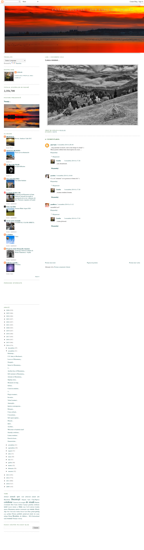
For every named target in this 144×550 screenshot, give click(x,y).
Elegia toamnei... (13, 394)
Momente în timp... (13, 383)
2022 (8, 322)
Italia (20, 507)
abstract (6, 497)
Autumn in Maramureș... (15, 377)
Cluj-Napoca (35, 500)
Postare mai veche (134, 263)
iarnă (5, 507)
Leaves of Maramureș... (15, 359)
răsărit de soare (34, 514)
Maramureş (11, 509)
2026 (8, 310)
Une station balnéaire (20, 180)
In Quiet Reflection (20, 166)
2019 (8, 331)
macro (6, 509)
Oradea (18, 511)
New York (10, 511)
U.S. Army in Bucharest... (15, 356)
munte (55, 132)
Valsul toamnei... (13, 400)
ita (17, 507)
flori (12, 505)
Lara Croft (26, 507)
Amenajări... (11, 403)
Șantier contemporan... (14, 406)
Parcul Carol (23, 511)
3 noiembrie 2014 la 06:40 (65, 145)
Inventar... (11, 397)
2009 (8, 487)
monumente (23, 509)
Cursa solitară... (12, 412)
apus (18, 496)
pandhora (54, 204)
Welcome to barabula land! (16, 429)
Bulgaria (24, 499)
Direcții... (10, 421)
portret (19, 514)
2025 (8, 313)
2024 (8, 316)
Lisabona (31, 507)
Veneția (15, 518)
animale (12, 496)
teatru (5, 518)
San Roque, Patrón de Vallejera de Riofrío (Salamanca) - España (24, 251)
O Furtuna (17, 264)
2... (8, 368)
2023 (8, 319)
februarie (11, 468)
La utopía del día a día (13, 192)
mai (9, 460)
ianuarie (10, 471)
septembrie (11, 448)
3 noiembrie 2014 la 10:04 (64, 175)
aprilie (10, 462)
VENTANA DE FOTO (13, 150)
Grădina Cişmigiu (23, 505)
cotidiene (8, 502)
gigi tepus (54, 144)
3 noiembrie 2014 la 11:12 (65, 204)
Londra (37, 507)
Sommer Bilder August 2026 (23, 208)
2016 (8, 339)
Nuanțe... (7, 101)
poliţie (9, 514)
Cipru (28, 499)
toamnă (9, 518)
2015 (8, 342)
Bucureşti (15, 499)
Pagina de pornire (92, 263)
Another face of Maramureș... (16, 371)
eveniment (7, 505)
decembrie (11, 348)
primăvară (26, 514)
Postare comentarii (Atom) (62, 267)
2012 (8, 478)
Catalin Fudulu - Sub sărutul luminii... (94, 9)
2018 (8, 334)
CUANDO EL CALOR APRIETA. (25, 222)
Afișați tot (37, 276)
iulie (9, 454)
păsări (33, 511)
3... (8, 391)
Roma (10, 516)
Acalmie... (11, 427)
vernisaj (20, 518)
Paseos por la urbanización (22, 152)
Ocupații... (11, 362)
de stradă (30, 502)
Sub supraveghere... (13, 418)
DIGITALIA (10, 137)
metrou (18, 509)
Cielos (16, 236)
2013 (8, 475)
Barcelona (7, 500)
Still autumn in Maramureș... (16, 374)
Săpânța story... (12, 380)
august (10, 451)
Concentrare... (12, 415)
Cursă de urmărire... (13, 388)
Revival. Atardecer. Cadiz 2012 (23, 138)
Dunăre (37, 502)
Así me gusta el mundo (13, 221)
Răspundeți (54, 152)
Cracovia (16, 502)
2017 (8, 337)
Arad (22, 497)
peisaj (37, 511)
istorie (14, 507)
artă (38, 497)
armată (34, 497)
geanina (53, 175)
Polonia (14, 514)
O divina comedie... (12, 263)
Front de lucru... (12, 438)
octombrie (11, 445)
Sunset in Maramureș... (14, 365)
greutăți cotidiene (33, 505)
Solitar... (10, 386)
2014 (8, 345)
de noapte (22, 502)
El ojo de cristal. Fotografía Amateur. (18, 249)
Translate (18, 63)
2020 (8, 328)
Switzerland (35, 516)
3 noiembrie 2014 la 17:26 (72, 161)
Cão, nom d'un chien (12, 179)
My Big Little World (12, 164)
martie (10, 465)
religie (6, 516)
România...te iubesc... (20, 516)
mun (28, 509)
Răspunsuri (56, 157)
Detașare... (11, 409)
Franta (15, 505)
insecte (10, 507)
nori (14, 511)
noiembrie (11, 351)
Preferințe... (11, 353)
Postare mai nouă (50, 263)
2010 (8, 484)
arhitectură (28, 497)
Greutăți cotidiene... (14, 432)
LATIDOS (9, 234)
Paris (29, 511)
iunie (10, 457)
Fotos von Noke (11, 206)
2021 (8, 325)
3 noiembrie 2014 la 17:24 (72, 218)
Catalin (58, 160)
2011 (8, 481)
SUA (30, 516)
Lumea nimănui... (52, 60)
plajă (5, 514)
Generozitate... (12, 441)
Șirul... (10, 424)
